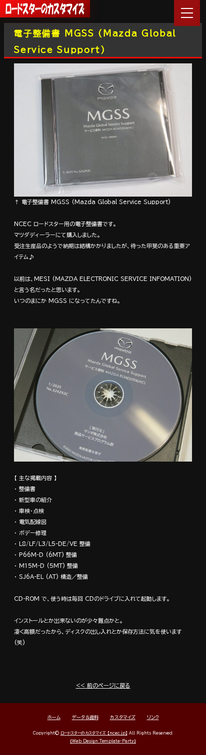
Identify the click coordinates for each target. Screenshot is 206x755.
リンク (153, 717)
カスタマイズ (123, 717)
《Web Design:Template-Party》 (103, 741)
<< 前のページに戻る (103, 685)
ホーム (54, 717)
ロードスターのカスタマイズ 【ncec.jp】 (94, 733)
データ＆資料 (85, 717)
